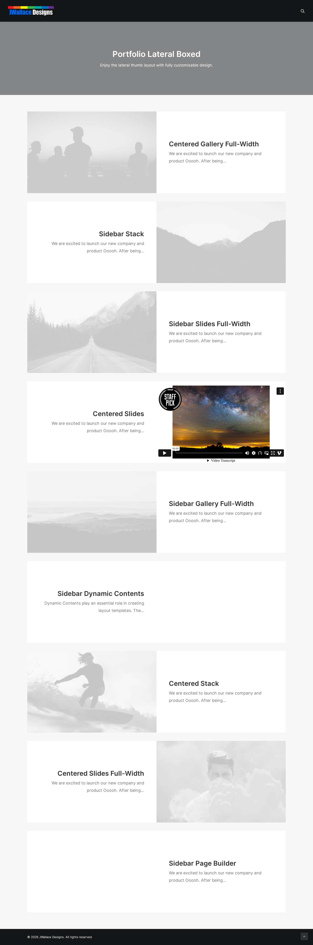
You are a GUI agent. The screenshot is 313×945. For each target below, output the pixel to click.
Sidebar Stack (121, 234)
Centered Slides (118, 414)
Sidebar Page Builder (202, 863)
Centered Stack (194, 683)
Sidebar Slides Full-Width (209, 324)
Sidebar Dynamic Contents (101, 593)
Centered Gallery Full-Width (214, 144)
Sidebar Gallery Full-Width (211, 504)
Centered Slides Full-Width (101, 773)
